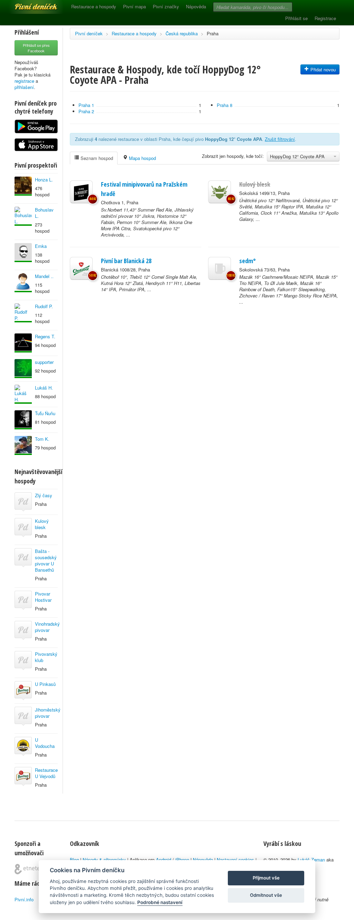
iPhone (182, 859)
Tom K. (42, 439)
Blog (74, 859)
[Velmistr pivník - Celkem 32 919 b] (23, 342)
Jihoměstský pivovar (47, 712)
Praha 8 (224, 105)
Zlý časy (43, 495)
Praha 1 (86, 105)
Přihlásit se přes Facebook (36, 47)
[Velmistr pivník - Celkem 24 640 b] (23, 394)
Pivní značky (166, 6)
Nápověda (196, 6)
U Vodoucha (45, 742)
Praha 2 (86, 111)
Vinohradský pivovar (47, 626)
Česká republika (182, 33)
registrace (24, 81)
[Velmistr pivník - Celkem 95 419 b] (23, 216)
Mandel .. (44, 276)
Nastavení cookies (235, 859)
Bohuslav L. (44, 212)
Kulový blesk (42, 524)
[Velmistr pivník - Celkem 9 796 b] (23, 312)
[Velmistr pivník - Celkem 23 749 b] (23, 282)
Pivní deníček (28, 4)
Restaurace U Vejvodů (46, 773)
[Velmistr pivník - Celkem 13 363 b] (23, 186)
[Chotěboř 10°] (81, 268)
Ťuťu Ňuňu (45, 413)
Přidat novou (322, 69)
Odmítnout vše (266, 895)
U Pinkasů (45, 684)
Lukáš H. (44, 387)
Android (163, 859)
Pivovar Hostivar (43, 596)
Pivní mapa (134, 6)
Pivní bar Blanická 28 (126, 261)
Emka (41, 246)
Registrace (325, 18)
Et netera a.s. (30, 869)
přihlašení (24, 87)
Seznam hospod (96, 158)
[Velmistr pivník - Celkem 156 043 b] (23, 445)
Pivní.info (24, 899)
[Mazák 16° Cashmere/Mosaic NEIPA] (219, 268)
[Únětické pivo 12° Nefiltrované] (219, 191)
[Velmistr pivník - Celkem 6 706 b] (23, 368)
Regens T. (45, 336)
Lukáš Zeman (311, 859)
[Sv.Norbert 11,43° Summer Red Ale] (81, 191)
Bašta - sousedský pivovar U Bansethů (46, 560)
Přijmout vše (266, 878)
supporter (44, 362)
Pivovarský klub (46, 657)
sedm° (247, 261)
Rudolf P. (44, 306)
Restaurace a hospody (93, 6)
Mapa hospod (142, 158)
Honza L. (44, 179)
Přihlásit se (296, 18)
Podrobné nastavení (160, 902)
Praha (212, 33)
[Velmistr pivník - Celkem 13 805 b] (23, 252)
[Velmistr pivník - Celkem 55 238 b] (23, 419)
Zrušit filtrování (280, 139)
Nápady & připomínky (104, 859)
